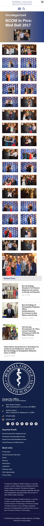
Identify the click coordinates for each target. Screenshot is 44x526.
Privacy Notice (25, 521)
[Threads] (36, 423)
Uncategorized (15, 15)
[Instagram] (7, 423)
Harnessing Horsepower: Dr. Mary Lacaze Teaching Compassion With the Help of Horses (31, 331)
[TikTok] (12, 423)
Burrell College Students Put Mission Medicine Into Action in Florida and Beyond (31, 289)
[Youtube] (17, 423)
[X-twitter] (26, 423)
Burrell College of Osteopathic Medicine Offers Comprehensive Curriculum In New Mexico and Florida (31, 310)
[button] (42, 1)
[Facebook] (22, 423)
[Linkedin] (31, 423)
